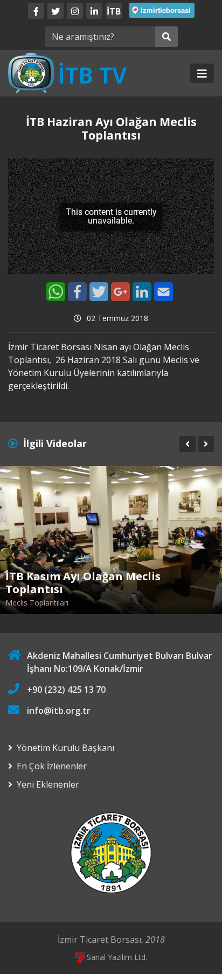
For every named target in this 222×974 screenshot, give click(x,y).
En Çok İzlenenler (52, 766)
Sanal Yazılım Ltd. (116, 957)
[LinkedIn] (94, 11)
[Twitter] (55, 11)
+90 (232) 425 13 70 (66, 689)
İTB (114, 11)
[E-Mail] (163, 291)
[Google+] (120, 291)
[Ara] (166, 36)
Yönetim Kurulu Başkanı (65, 748)
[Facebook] (36, 11)
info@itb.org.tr (59, 710)
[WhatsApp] (55, 291)
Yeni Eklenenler (48, 784)
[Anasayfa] (67, 72)
